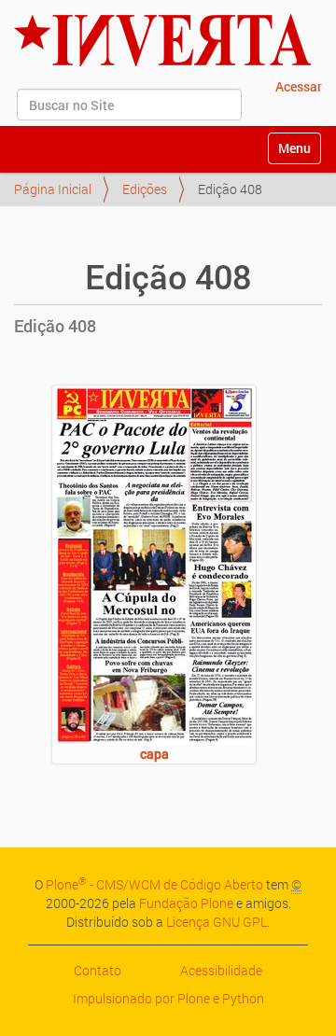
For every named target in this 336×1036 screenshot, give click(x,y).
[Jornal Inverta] (162, 40)
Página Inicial (52, 189)
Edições (144, 189)
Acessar (298, 86)
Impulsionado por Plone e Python (168, 998)
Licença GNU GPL (216, 922)
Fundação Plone (186, 903)
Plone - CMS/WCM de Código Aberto (154, 884)
